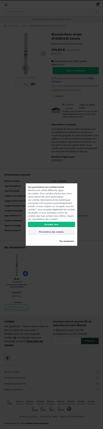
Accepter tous (51, 224)
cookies (35, 193)
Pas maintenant (67, 241)
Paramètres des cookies (51, 231)
